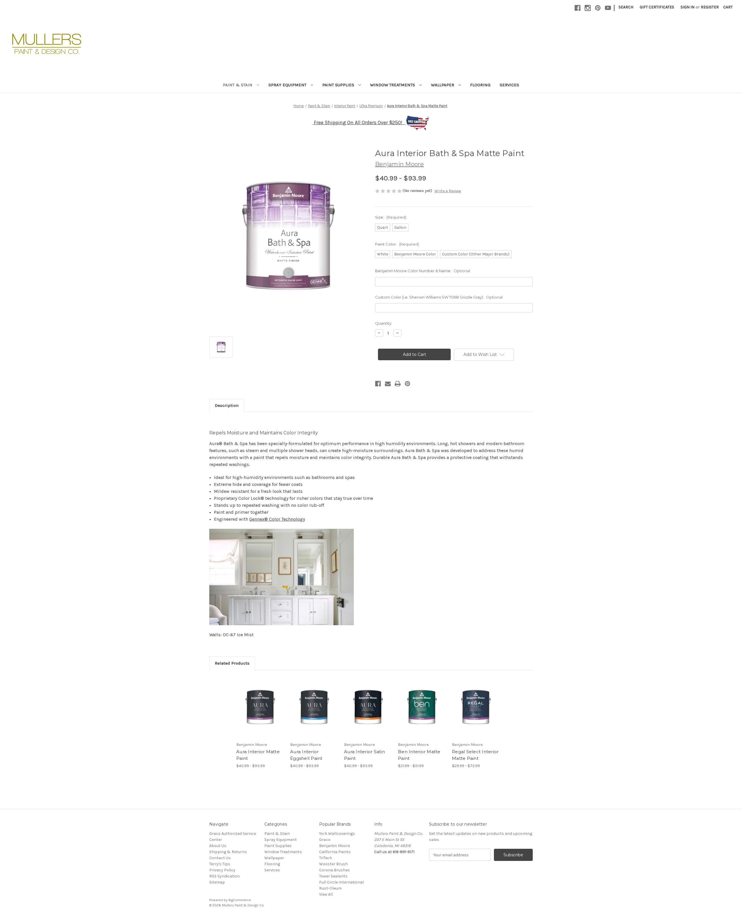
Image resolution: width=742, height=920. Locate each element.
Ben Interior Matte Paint (419, 755)
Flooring (480, 84)
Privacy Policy (222, 870)
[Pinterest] (598, 8)
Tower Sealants (333, 876)
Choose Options (260, 712)
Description (227, 405)
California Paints (335, 851)
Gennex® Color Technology (277, 519)
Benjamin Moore (334, 845)
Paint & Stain (238, 84)
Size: (390, 217)
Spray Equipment (288, 84)
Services (509, 84)
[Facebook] (577, 8)
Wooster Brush (333, 864)
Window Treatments (393, 84)
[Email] (388, 384)
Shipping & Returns (228, 851)
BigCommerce (239, 900)
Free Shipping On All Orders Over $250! (360, 122)
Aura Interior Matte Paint (258, 755)
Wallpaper (443, 84)
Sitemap (217, 882)
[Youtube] (608, 8)
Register (710, 7)
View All (326, 894)
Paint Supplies (338, 84)
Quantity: (383, 323)
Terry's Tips (219, 864)
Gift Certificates (657, 7)
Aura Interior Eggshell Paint (306, 755)
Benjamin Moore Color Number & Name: (422, 270)
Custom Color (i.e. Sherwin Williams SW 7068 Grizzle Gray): (439, 297)
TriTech (325, 857)
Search (626, 7)
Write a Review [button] (447, 191)
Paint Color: (397, 244)
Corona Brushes (334, 870)
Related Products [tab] (232, 663)
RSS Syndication (224, 876)
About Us (217, 845)
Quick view (255, 702)
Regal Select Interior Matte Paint (475, 755)
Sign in (687, 7)
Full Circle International (341, 882)
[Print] (398, 384)
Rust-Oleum (330, 888)
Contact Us (220, 857)
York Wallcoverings (337, 833)
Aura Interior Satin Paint (364, 755)
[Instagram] (588, 8)
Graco (324, 839)
